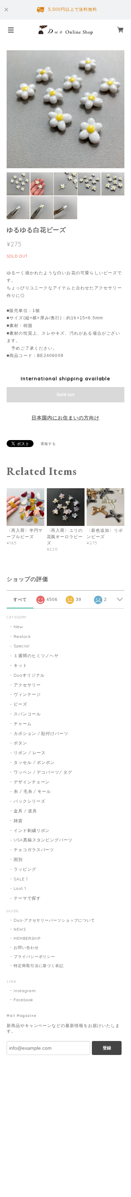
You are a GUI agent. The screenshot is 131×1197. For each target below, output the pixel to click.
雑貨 (18, 820)
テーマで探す (27, 898)
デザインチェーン (32, 782)
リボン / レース (30, 752)
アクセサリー (27, 684)
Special (22, 645)
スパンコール (27, 713)
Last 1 (20, 888)
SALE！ (21, 879)
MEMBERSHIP (27, 938)
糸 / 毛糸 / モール (32, 791)
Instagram (25, 990)
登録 (107, 1048)
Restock (22, 636)
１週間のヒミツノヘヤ (36, 655)
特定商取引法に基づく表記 (39, 965)
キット (20, 665)
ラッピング (25, 869)
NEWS (20, 929)
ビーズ (20, 704)
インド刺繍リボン (32, 830)
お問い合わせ (26, 947)
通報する (48, 443)
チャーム (23, 723)
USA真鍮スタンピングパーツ (43, 839)
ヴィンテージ (27, 694)
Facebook (24, 999)
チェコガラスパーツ (34, 849)
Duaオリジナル (29, 675)
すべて (20, 599)
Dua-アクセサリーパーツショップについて (54, 920)
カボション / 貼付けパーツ (41, 733)
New (18, 626)
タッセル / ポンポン (34, 762)
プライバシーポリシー (35, 956)
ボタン (20, 742)
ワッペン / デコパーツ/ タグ (43, 772)
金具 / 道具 (25, 810)
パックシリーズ (29, 801)
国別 (18, 859)
